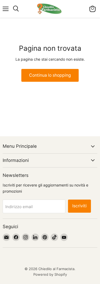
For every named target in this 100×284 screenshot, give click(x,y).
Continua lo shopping (50, 75)
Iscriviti (79, 205)
